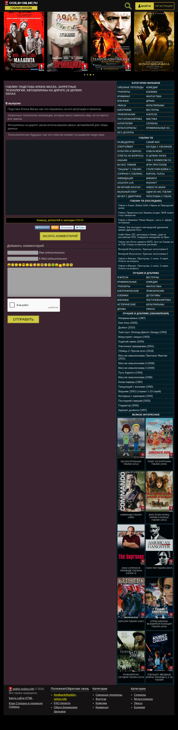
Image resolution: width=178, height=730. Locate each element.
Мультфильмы (155, 105)
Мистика (151, 119)
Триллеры (123, 92)
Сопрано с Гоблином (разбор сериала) (130, 174)
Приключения (126, 114)
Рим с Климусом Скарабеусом (159, 160)
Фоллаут (151, 183)
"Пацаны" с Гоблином (130, 169)
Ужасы (121, 105)
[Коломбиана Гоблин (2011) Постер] (154, 42)
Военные (123, 101)
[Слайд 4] (93, 74)
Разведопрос (126, 142)
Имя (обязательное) (51, 252)
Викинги (151, 178)
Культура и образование (130, 151)
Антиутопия (124, 123)
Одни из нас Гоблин (158, 192)
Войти (146, 6)
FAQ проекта (62, 703)
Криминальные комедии (159, 128)
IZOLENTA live (125, 183)
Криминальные (127, 282)
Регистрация (164, 6)
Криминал (123, 96)
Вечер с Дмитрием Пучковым (130, 196)
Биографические (128, 291)
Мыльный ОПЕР (127, 192)
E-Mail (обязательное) (53, 258)
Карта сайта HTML (21, 698)
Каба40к (122, 160)
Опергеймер (125, 146)
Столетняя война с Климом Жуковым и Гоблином (159, 169)
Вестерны (152, 110)
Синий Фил (153, 142)
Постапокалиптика (129, 119)
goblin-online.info (23, 688)
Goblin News (154, 151)
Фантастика (153, 96)
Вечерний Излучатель (130, 187)
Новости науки (155, 187)
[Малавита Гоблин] (24, 42)
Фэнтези (151, 114)
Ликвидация (125, 178)
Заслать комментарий (60, 236)
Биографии (124, 110)
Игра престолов (156, 164)
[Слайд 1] (84, 74)
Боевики (151, 92)
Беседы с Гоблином (159, 146)
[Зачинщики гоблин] (67, 42)
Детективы (153, 295)
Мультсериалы (126, 128)
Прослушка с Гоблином (159, 196)
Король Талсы (155, 174)
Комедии (151, 87)
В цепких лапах (156, 155)
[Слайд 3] (90, 74)
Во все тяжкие (126, 164)
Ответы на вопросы (130, 155)
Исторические (126, 304)
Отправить (23, 319)
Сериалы (152, 123)
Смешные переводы (130, 87)
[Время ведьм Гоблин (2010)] (111, 42)
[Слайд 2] (87, 74)
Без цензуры (125, 132)
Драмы (150, 101)
